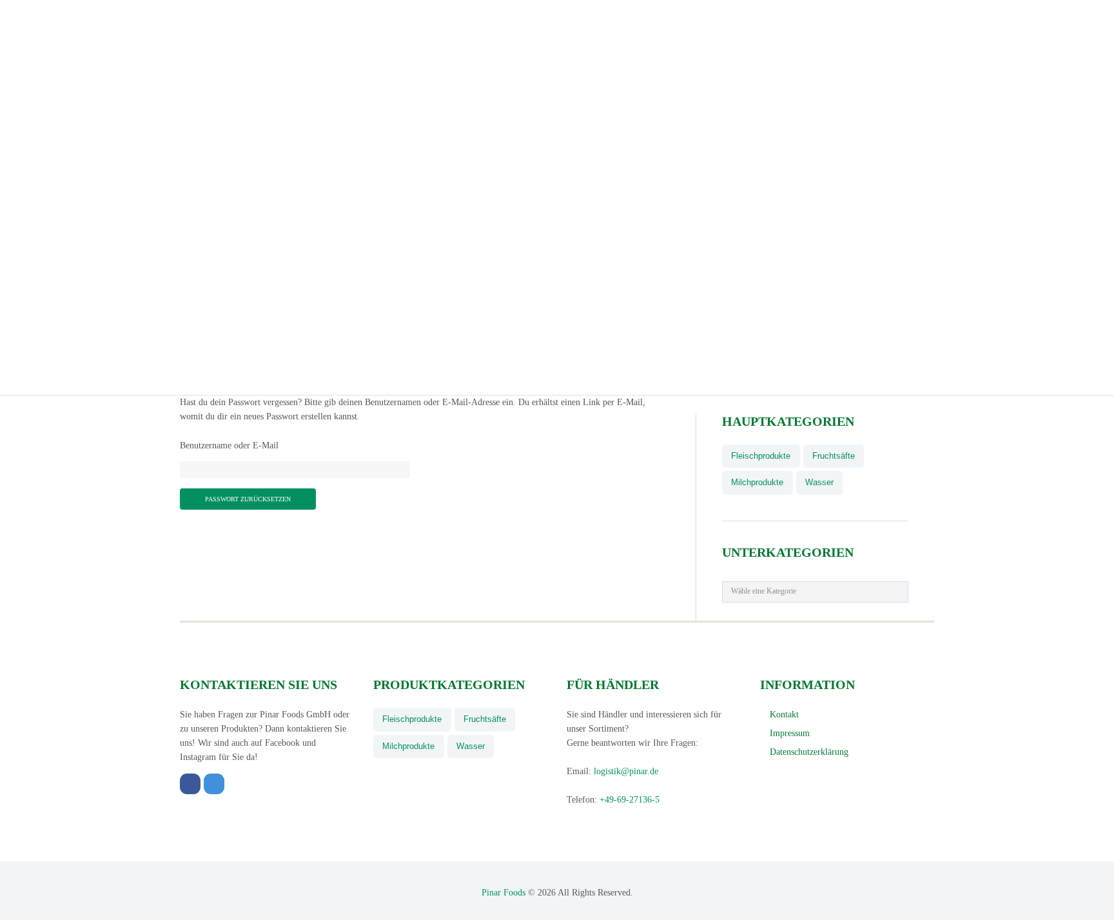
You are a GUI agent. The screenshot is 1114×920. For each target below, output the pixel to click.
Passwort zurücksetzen (248, 499)
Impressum (790, 733)
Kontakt (784, 714)
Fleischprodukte (760, 456)
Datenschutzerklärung (809, 752)
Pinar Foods (503, 892)
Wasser (819, 482)
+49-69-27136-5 (630, 800)
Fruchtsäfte (833, 456)
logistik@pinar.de (626, 771)
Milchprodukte (757, 482)
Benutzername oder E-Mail (229, 445)
